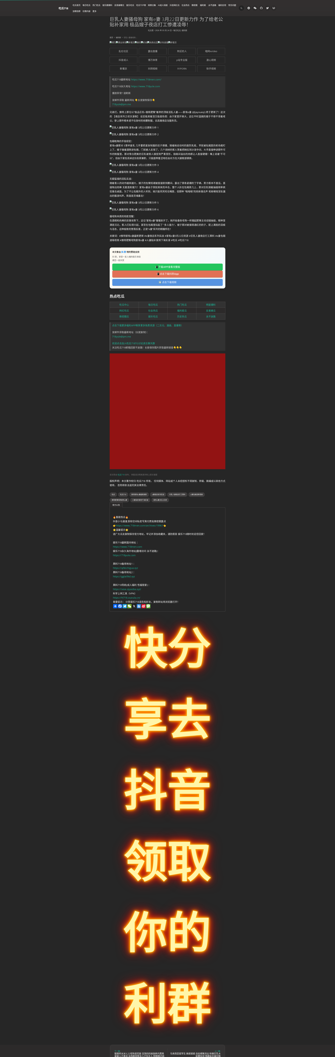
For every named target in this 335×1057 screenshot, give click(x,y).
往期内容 (86, 11)
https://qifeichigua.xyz (125, 567)
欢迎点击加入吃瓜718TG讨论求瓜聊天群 (133, 343)
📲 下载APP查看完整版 (167, 267)
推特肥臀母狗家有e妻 (119, 500)
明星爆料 (211, 304)
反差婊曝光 (119, 5)
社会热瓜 (185, 5)
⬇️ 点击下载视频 (168, 282)
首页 (111, 37)
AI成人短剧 (163, 5)
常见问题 (232, 5)
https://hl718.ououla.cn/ (126, 597)
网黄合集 (152, 5)
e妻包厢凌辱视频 (197, 494)
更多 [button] (94, 11)
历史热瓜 (182, 316)
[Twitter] (267, 8)
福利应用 (222, 5)
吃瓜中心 (124, 304)
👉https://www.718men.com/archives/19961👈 (139, 525)
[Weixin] (255, 8)
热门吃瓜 (96, 5)
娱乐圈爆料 (107, 5)
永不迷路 (212, 5)
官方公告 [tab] (116, 505)
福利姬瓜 (182, 310)
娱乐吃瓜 (130, 5)
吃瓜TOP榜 (141, 5)
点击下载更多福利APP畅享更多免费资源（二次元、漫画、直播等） (147, 325)
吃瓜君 (150, 30)
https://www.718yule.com (145, 86)
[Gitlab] (273, 8)
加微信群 (76, 11)
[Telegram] (248, 8)
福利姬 (203, 5)
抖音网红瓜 (175, 5)
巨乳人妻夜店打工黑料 (177, 494)
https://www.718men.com (127, 546)
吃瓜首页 (76, 5)
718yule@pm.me (121, 104)
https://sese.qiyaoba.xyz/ (127, 589)
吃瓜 (113, 494)
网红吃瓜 (124, 310)
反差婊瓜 (211, 310)
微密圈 (194, 5)
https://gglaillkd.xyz (124, 576)
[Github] (261, 8)
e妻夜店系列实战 (158, 494)
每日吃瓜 (86, 5)
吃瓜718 (63, 8)
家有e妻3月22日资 (160, 500)
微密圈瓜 (124, 316)
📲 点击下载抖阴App (167, 273)
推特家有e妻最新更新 (139, 494)
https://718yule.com (124, 555)
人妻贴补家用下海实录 (140, 500)
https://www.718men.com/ (146, 79)
